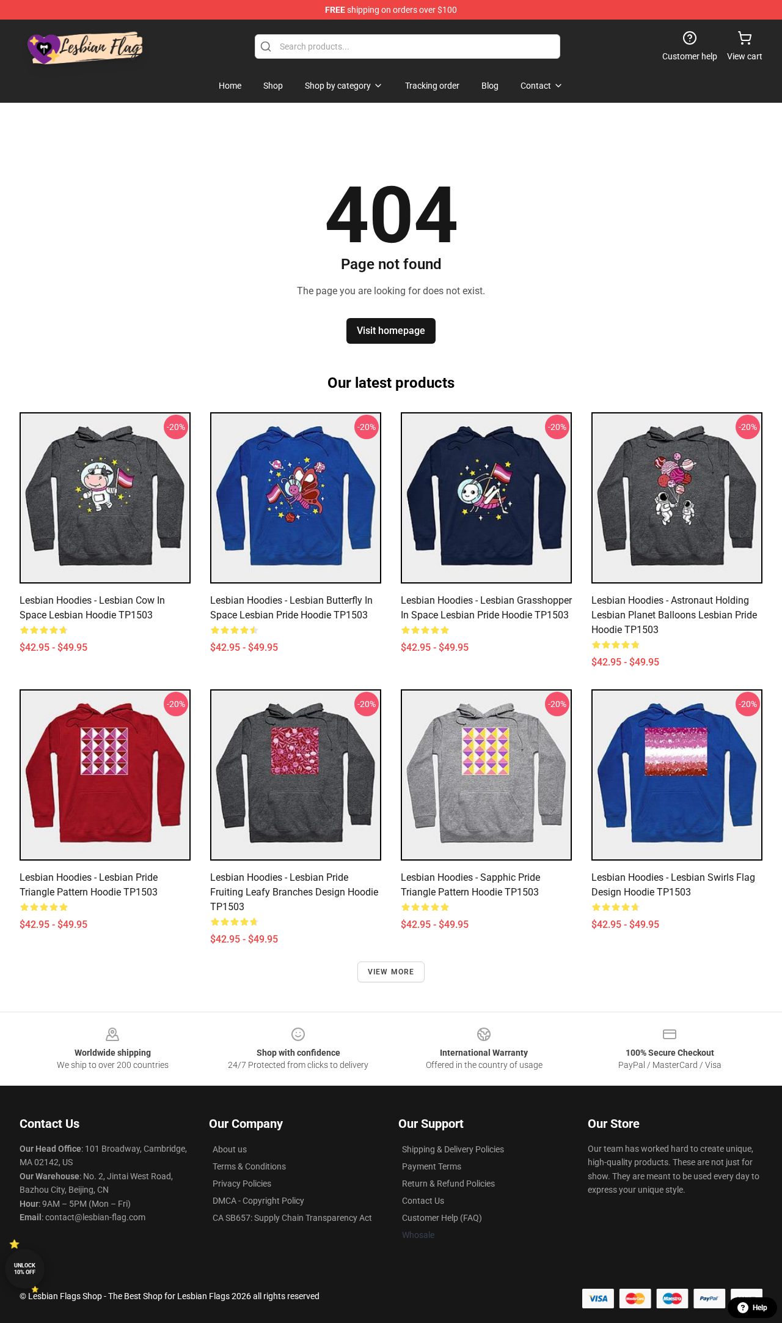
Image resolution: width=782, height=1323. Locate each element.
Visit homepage (391, 330)
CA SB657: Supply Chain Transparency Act (292, 1218)
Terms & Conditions (249, 1166)
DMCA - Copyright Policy (258, 1201)
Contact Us (423, 1201)
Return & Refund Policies (448, 1183)
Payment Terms (431, 1166)
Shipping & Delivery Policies (453, 1149)
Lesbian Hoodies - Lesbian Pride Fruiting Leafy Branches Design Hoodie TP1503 (294, 892)
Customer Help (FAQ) (442, 1218)
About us (230, 1149)
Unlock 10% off (24, 1268)
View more (391, 972)
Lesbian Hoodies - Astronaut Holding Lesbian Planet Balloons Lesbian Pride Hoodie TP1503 (674, 615)
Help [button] (760, 1307)
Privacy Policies (242, 1183)
